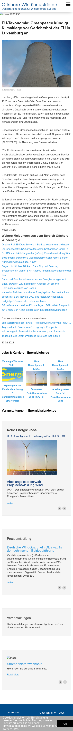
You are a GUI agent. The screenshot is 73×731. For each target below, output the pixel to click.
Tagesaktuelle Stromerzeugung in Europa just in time (31, 335)
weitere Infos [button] (11, 729)
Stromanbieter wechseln (24, 663)
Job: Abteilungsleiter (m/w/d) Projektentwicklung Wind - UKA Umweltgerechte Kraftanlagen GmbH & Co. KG (36, 322)
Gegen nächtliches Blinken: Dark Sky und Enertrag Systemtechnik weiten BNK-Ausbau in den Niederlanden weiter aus (36, 270)
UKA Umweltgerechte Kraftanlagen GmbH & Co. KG (36, 436)
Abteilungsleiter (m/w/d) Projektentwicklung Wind (25, 483)
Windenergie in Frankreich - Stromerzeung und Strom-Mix (34, 331)
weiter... (11, 503)
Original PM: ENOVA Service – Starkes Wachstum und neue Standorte (36, 244)
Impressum (13, 712)
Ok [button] (65, 723)
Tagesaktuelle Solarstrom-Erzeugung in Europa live (30, 327)
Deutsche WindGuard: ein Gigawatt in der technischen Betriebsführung (34, 549)
